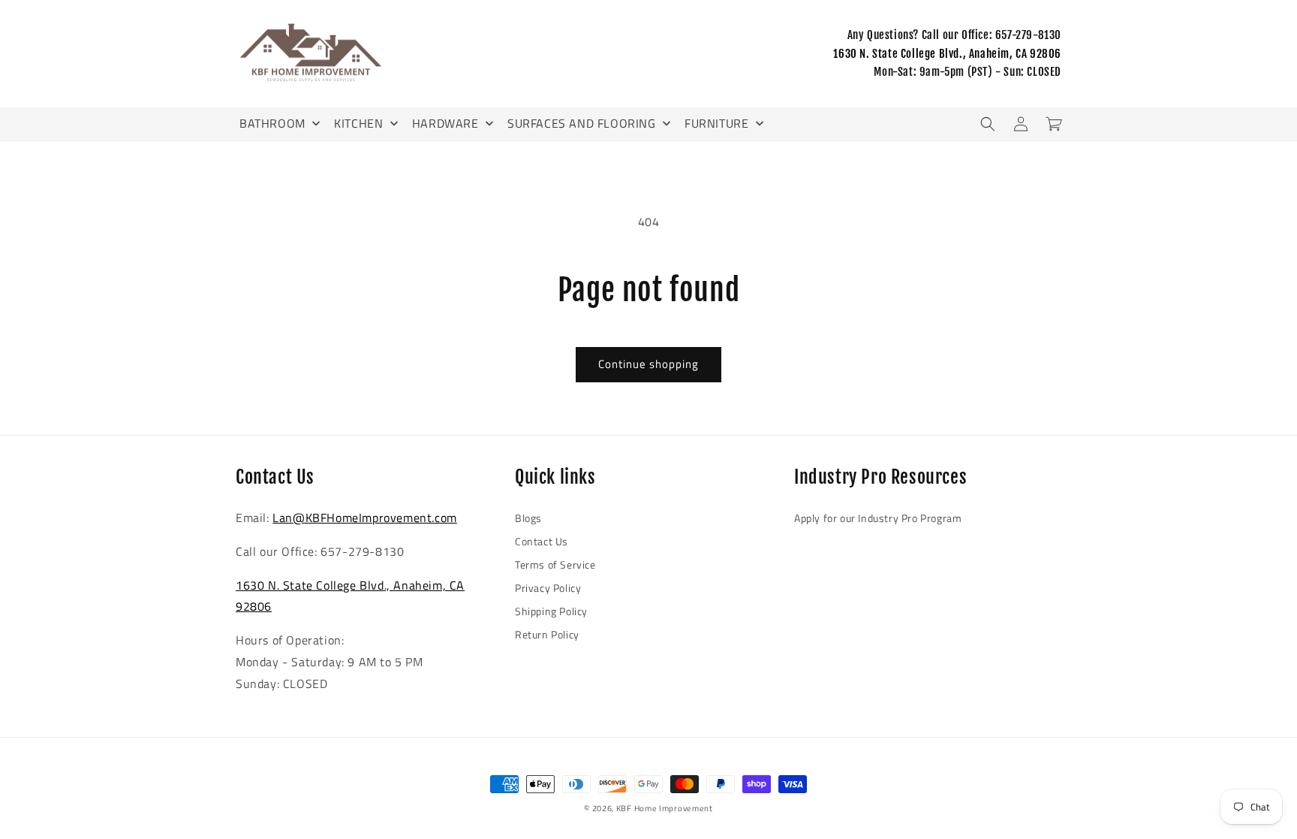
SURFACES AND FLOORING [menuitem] (581, 123)
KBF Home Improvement (664, 808)
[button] (987, 123)
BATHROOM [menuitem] (272, 123)
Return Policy (547, 634)
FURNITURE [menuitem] (716, 123)
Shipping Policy (551, 611)
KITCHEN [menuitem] (358, 123)
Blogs (528, 518)
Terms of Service (555, 564)
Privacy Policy (548, 588)
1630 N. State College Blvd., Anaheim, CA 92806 (947, 54)
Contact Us (541, 541)
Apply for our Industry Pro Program (877, 518)
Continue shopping (648, 364)
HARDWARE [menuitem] (445, 123)
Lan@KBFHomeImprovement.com (364, 518)
